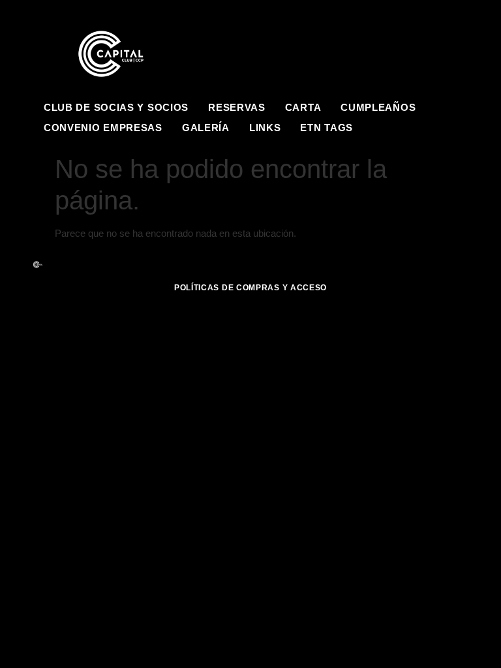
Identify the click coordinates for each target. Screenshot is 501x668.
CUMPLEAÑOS (378, 107)
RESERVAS (237, 107)
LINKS (265, 127)
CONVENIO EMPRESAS (103, 127)
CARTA (303, 107)
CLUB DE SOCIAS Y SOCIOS (116, 107)
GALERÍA (206, 127)
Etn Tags (326, 127)
